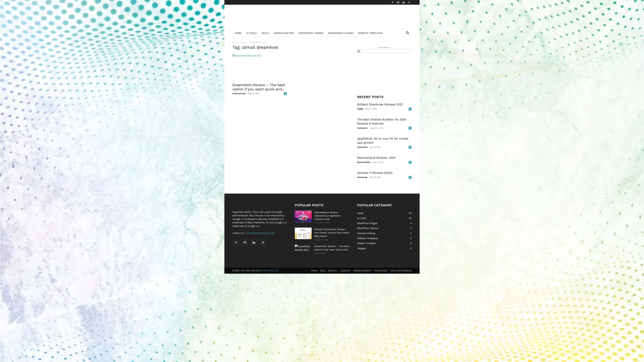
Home (238, 33)
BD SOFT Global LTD (268, 270)
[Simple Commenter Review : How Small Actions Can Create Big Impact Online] (303, 233)
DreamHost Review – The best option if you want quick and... (258, 87)
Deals (265, 33)
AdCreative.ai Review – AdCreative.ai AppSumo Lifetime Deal (327, 215)
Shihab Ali (362, 128)
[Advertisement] (350, 16)
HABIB (360, 109)
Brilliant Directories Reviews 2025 (380, 104)
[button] (408, 33)
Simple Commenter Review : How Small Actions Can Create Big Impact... (331, 232)
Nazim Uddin (363, 162)
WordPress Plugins (340, 33)
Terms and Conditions (401, 270)
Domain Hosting (284, 33)
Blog (322, 270)
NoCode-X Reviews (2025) (374, 172)
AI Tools (251, 33)
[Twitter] (409, 2)
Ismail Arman (239, 93)
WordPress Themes (311, 33)
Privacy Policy (380, 270)
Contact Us (345, 270)
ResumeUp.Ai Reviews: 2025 (376, 157)
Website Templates (370, 33)
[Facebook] (392, 2)
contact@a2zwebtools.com (260, 233)
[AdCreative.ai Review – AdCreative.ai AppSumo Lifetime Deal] (303, 216)
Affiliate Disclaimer (362, 270)
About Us (332, 270)
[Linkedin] (403, 2)
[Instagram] (397, 2)
